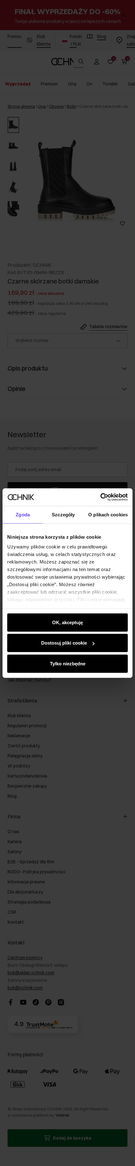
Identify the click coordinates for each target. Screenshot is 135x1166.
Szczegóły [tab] (63, 514)
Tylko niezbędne (67, 663)
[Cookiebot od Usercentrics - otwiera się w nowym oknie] (100, 497)
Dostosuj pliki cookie (64, 643)
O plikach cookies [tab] (108, 514)
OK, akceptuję (67, 622)
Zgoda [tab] (23, 514)
